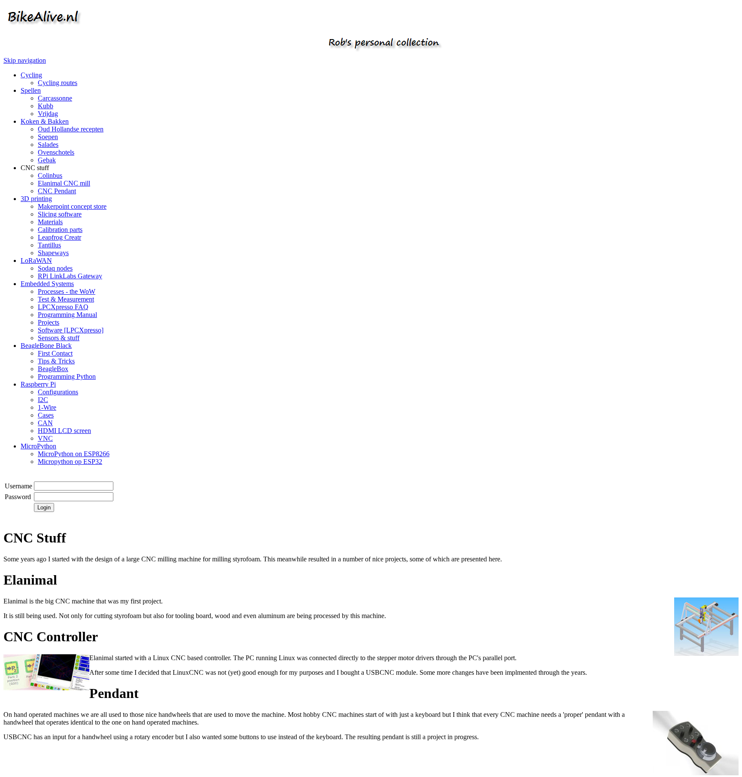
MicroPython (38, 446)
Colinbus (50, 175)
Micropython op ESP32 (70, 461)
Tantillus (49, 245)
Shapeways (53, 252)
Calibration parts (60, 229)
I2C (43, 399)
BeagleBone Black (46, 345)
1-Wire (47, 407)
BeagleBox (53, 368)
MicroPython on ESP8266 (73, 453)
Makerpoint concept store (72, 206)
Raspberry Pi (38, 384)
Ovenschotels (56, 152)
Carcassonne (55, 98)
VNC (45, 438)
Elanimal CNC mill (64, 183)
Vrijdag (48, 113)
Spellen (31, 90)
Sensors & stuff (58, 337)
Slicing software (60, 214)
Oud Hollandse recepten (70, 129)
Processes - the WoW (66, 291)
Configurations (58, 392)
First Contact (55, 353)
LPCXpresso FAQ (63, 307)
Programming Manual (67, 314)
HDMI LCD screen (64, 430)
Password (18, 496)
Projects (48, 322)
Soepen (48, 136)
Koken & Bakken (45, 121)
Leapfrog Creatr (59, 237)
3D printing (36, 198)
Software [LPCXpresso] (70, 330)
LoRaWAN (36, 260)
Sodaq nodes (55, 268)
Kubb (45, 106)
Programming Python (67, 376)
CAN (45, 423)
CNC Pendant (57, 191)
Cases (46, 415)
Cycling (31, 75)
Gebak (47, 160)
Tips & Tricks (56, 361)
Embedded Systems (47, 283)
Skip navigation (24, 60)
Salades (48, 144)
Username (18, 486)
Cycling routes (57, 82)
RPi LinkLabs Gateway (70, 276)
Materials (50, 221)
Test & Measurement (66, 299)
